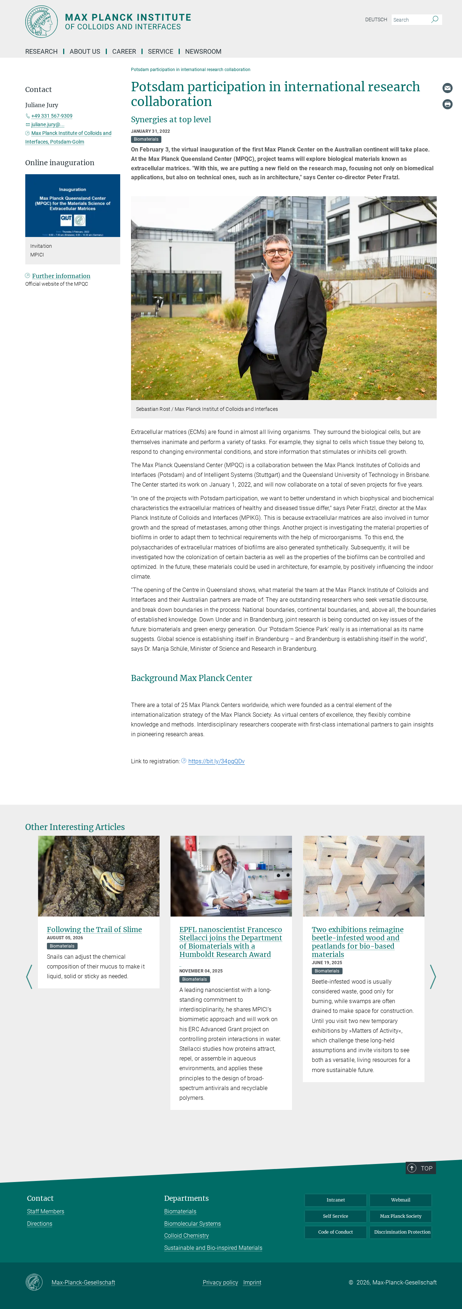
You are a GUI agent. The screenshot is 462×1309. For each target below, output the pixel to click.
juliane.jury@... (48, 124)
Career (124, 51)
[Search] (434, 20)
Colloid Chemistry (186, 1235)
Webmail (400, 1200)
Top (426, 1168)
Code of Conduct (335, 1232)
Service (160, 51)
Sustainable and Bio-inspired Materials (213, 1247)
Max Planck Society (401, 1216)
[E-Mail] (447, 88)
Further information (61, 276)
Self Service (335, 1216)
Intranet (336, 1200)
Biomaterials (180, 1211)
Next (433, 978)
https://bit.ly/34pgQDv (216, 761)
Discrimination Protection (402, 1232)
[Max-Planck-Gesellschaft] (38, 1282)
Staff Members (45, 1211)
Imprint (252, 1282)
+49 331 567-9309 (52, 116)
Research (41, 51)
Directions (39, 1223)
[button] (430, 394)
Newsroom (203, 51)
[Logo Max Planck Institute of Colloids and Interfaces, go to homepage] (160, 21)
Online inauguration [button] (60, 163)
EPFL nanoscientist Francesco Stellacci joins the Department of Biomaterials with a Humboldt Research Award (230, 942)
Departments (186, 1198)
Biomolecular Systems (192, 1223)
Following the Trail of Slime (94, 929)
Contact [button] (38, 89)
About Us (85, 51)
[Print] (447, 104)
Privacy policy (220, 1282)
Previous (29, 978)
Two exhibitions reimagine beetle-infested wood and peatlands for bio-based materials (358, 942)
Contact (40, 1198)
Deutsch (376, 19)
